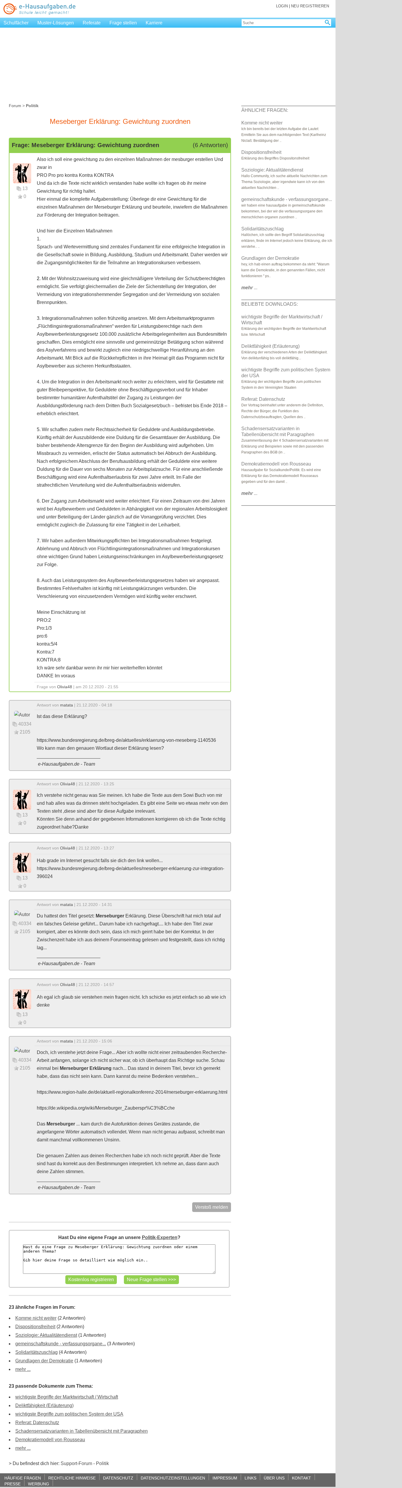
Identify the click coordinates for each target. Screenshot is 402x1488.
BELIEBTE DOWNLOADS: (269, 304)
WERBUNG (38, 1484)
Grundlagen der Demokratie (44, 1360)
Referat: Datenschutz (37, 1422)
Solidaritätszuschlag (36, 1352)
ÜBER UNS (274, 1478)
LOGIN (282, 6)
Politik (102, 1463)
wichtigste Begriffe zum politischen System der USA (69, 1413)
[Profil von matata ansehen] (22, 714)
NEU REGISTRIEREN (310, 6)
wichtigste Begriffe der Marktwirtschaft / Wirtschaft (66, 1396)
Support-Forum (76, 1463)
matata (66, 705)
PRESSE (12, 1484)
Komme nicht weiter (36, 1318)
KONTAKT (301, 1478)
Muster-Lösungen (55, 22)
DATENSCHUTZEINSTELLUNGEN (173, 1478)
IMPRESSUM (224, 1478)
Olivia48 (64, 686)
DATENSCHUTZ (118, 1478)
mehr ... (23, 1369)
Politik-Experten (159, 1237)
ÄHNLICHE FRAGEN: (264, 110)
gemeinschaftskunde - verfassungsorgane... (60, 1343)
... (249, 287)
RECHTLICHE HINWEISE (72, 1478)
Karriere (154, 22)
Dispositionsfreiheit (35, 1326)
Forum (15, 105)
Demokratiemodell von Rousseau (50, 1439)
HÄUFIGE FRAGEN (22, 1478)
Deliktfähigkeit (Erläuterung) (44, 1405)
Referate (92, 22)
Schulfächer (16, 22)
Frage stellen (123, 22)
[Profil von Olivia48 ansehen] (22, 172)
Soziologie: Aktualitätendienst (46, 1335)
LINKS (250, 1478)
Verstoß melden (211, 1207)
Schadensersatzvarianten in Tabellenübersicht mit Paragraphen (81, 1431)
